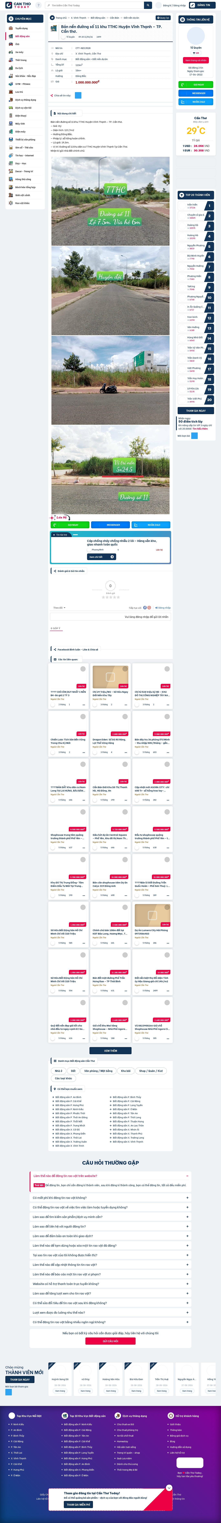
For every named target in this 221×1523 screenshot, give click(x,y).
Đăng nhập (164, 607)
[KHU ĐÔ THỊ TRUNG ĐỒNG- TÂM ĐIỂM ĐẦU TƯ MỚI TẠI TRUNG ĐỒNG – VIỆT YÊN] (68, 867)
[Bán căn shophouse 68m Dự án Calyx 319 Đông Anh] (110, 867)
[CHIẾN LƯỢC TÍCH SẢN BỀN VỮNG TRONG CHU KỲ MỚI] (68, 724)
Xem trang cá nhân (195, 60)
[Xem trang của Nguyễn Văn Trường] (53, 1038)
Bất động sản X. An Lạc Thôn (128, 1125)
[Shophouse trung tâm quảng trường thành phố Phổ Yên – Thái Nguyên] (68, 820)
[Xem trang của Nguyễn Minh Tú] (53, 895)
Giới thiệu (175, 1424)
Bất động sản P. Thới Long (127, 1117)
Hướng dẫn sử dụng (180, 1447)
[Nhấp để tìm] (148, 5)
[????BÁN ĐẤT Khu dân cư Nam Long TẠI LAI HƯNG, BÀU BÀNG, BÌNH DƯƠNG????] (68, 772)
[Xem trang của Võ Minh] (137, 1038)
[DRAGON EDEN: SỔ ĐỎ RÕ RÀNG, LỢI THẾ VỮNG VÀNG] (110, 724)
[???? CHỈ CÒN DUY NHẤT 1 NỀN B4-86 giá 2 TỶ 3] (68, 677)
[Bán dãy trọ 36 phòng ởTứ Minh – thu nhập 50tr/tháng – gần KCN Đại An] (152, 724)
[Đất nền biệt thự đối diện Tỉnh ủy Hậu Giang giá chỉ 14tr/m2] (152, 963)
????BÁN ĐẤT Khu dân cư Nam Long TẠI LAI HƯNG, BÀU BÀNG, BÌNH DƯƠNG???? (68, 788)
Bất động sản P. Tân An (125, 1113)
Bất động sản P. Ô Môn (125, 1109)
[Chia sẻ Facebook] (78, 95)
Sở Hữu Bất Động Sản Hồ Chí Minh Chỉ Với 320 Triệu (66, 931)
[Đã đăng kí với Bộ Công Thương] (190, 1467)
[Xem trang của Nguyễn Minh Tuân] (53, 847)
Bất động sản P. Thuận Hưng (128, 1121)
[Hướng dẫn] (38, 5)
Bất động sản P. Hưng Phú (69, 1105)
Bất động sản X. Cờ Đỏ (67, 1129)
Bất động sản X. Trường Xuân (71, 1141)
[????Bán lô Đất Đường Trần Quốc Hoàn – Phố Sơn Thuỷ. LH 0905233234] (152, 867)
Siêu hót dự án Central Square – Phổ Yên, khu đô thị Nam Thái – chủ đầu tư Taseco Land (110, 836)
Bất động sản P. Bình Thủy (127, 1097)
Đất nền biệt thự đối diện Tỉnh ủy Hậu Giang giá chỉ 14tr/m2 (151, 979)
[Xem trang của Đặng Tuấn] (137, 800)
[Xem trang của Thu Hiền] (95, 990)
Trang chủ (61, 17)
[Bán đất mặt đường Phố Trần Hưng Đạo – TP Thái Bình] (110, 963)
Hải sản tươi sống (126, 1447)
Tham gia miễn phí (78, 1504)
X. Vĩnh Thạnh (78, 17)
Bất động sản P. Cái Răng (126, 1101)
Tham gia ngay (196, 410)
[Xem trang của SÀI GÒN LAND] (53, 943)
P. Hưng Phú (17, 1469)
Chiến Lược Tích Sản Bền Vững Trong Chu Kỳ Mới (68, 741)
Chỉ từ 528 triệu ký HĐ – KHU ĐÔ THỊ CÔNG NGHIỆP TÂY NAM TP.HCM (152, 693)
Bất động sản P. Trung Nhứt (70, 1125)
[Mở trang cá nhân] (183, 205)
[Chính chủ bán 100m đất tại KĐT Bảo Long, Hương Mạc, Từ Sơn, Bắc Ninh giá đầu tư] (110, 915)
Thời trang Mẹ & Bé (127, 1469)
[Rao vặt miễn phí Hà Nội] (196, 176)
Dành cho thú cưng (127, 1464)
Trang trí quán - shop (128, 1452)
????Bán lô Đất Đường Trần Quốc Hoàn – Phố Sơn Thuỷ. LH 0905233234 (152, 884)
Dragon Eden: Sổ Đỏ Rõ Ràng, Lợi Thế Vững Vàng (109, 741)
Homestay (122, 1441)
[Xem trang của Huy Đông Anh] (95, 895)
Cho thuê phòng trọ (127, 1430)
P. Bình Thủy (17, 1435)
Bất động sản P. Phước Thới (70, 1113)
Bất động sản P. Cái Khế (68, 1101)
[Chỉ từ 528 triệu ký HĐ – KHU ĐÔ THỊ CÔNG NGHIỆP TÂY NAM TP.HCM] (152, 677)
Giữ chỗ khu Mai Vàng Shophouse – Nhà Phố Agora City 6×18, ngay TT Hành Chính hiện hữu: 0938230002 (110, 1027)
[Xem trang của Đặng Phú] (95, 800)
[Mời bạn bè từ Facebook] (194, 435)
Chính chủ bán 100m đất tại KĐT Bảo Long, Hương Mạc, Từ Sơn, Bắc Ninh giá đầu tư (110, 931)
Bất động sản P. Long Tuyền (128, 1105)
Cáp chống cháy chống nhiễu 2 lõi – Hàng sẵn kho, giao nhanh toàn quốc (122, 542)
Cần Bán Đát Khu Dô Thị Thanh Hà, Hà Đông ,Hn (110, 788)
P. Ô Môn (15, 1475)
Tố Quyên (196, 47)
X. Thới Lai (16, 1452)
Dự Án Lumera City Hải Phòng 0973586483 (151, 931)
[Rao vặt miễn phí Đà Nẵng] (196, 186)
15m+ (78, 70)
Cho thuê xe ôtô (125, 1424)
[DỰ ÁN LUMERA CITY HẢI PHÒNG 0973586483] (152, 915)
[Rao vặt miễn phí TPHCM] (196, 165)
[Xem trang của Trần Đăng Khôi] (137, 943)
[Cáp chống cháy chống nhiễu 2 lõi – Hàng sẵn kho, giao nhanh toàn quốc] (66, 550)
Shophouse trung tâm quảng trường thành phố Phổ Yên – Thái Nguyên (67, 836)
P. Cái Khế (16, 1464)
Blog (172, 1441)
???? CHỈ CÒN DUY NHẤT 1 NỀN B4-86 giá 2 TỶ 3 (68, 693)
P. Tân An (16, 1447)
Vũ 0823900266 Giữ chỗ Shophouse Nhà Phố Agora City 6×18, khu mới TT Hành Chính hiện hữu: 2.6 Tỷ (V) (152, 1027)
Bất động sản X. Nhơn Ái (126, 1129)
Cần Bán (114, 17)
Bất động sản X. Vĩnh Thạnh (128, 1141)
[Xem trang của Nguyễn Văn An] (137, 752)
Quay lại (163, 18)
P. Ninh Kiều (17, 1424)
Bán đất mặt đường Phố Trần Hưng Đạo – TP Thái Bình (109, 979)
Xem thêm (110, 1050)
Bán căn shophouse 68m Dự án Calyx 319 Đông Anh (110, 884)
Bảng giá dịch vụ (179, 1435)
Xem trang (60, 1390)
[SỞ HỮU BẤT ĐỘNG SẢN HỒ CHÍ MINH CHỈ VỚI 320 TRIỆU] (68, 915)
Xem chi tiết (95, 556)
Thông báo (176, 1430)
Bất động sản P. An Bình (68, 1097)
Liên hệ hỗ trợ (177, 1452)
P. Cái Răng (17, 1441)
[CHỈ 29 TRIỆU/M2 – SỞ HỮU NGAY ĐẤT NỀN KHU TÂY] (110, 677)
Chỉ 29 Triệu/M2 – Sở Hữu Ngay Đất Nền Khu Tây (110, 693)
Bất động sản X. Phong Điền (70, 1133)
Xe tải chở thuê (125, 1435)
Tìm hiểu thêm (200, 428)
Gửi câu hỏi (110, 1341)
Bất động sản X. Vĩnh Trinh (69, 1145)
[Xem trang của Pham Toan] (53, 800)
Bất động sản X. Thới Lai (68, 1137)
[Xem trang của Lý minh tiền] (95, 1038)
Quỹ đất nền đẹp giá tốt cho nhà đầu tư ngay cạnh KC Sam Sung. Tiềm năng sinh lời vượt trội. (68, 1027)
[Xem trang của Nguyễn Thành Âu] (53, 704)
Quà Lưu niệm (124, 1458)
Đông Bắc (81, 76)
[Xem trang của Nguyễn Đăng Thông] (137, 895)
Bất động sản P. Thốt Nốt (68, 1121)
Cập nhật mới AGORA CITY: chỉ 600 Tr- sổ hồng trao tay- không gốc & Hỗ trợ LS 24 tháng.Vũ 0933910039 (152, 788)
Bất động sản (98, 17)
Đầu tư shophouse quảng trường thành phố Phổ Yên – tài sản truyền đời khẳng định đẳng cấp (152, 836)
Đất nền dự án (131, 17)
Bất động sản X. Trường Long (128, 1137)
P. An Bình (16, 1430)
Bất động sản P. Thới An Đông (71, 1117)
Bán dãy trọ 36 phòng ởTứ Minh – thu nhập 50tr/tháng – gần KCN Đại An (152, 741)
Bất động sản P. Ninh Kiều (69, 1109)
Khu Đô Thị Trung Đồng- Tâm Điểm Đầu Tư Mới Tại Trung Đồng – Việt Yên (67, 884)
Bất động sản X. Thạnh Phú (127, 1133)
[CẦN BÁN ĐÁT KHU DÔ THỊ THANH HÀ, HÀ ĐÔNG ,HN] (110, 772)
